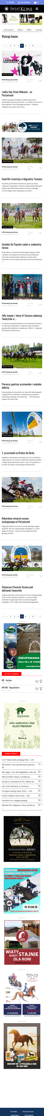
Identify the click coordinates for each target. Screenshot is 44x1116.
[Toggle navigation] (37, 8)
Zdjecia (20, 30)
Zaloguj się (25, 2)
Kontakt (13, 1111)
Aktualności (9, 30)
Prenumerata (28, 1111)
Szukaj (11, 2)
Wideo (29, 30)
